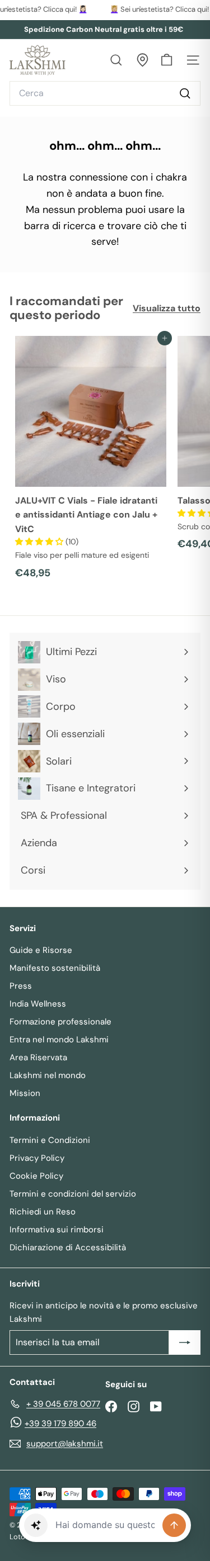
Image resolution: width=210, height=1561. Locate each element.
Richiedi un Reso (43, 1211)
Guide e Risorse (41, 950)
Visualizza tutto (166, 308)
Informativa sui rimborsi (57, 1229)
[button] (40, 542)
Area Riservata (38, 1057)
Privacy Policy (37, 1158)
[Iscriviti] (184, 1342)
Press (21, 985)
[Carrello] (166, 60)
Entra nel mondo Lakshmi (59, 1039)
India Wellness (38, 1003)
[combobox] (105, 93)
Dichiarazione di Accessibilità (68, 1247)
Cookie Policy (36, 1176)
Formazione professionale (60, 1021)
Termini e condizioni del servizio (73, 1193)
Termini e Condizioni (50, 1140)
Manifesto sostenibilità (55, 968)
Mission (25, 1093)
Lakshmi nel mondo (48, 1075)
